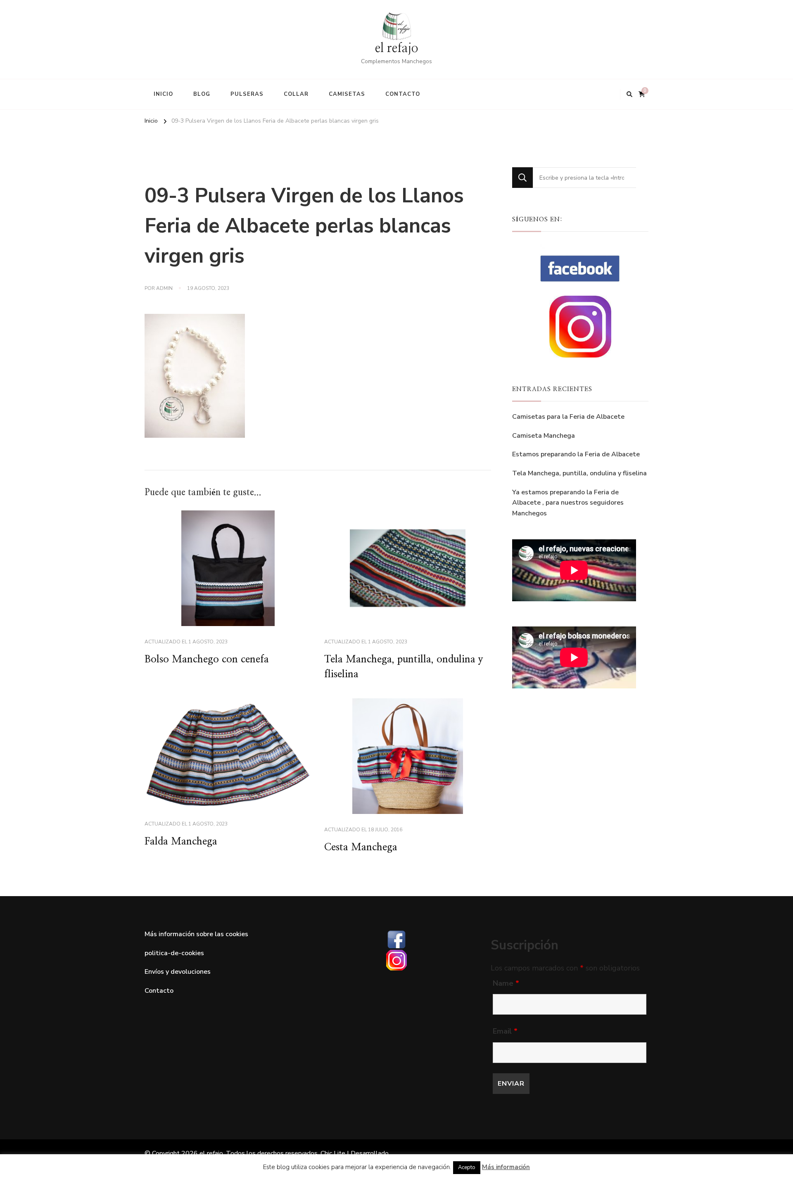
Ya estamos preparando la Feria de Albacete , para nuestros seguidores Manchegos (568, 503)
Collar (296, 94)
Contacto (402, 94)
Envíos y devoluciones (178, 971)
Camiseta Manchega (543, 435)
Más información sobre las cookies (196, 934)
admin (164, 288)
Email (505, 1031)
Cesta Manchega (360, 847)
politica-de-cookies (174, 953)
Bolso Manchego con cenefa (207, 659)
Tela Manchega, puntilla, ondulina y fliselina (579, 473)
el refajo (396, 48)
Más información (506, 1167)
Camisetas (347, 94)
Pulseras (247, 94)
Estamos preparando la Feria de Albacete (576, 454)
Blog (201, 94)
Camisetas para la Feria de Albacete (568, 416)
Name (506, 983)
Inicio (163, 94)
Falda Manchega (181, 842)
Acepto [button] (466, 1167)
